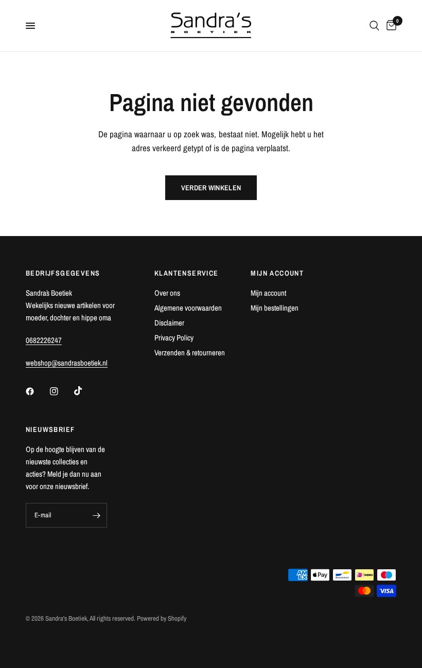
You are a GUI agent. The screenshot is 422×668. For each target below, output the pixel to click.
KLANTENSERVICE (186, 273)
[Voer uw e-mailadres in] (96, 515)
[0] (389, 25)
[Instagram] (61, 391)
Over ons (167, 292)
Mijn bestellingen (274, 307)
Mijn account (268, 292)
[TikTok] (85, 391)
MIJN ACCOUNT (277, 273)
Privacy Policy (174, 337)
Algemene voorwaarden (188, 307)
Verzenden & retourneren (189, 352)
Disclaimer (169, 322)
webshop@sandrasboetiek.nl (67, 362)
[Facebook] (37, 391)
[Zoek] (374, 25)
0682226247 (44, 340)
